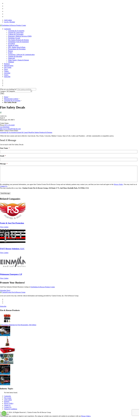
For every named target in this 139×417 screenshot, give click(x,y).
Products (7, 64)
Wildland (11, 62)
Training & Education (15, 56)
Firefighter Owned (14, 38)
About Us (7, 405)
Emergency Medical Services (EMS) (20, 36)
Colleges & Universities (15, 34)
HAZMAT (11, 43)
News (6, 69)
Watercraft (11, 58)
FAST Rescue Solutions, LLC (12, 249)
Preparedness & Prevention (17, 49)
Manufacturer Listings (11, 99)
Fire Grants (7, 67)
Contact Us (3, 186)
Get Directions (4, 127)
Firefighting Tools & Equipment (18, 42)
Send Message (5, 193)
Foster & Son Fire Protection (12, 223)
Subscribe (7, 76)
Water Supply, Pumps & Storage (18, 60)
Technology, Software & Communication (21, 54)
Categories (7, 29)
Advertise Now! (5, 290)
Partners (6, 401)
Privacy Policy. (86, 416)
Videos (6, 71)
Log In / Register (9, 22)
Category (3, 91)
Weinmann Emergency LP (11, 274)
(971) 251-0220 (9, 125)
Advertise (7, 73)
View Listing (4, 227)
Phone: (2, 125)
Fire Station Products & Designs (18, 40)
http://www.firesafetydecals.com (10, 129)
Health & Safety (13, 45)
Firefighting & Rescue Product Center (42, 287)
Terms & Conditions (10, 409)
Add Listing (8, 20)
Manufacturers (8, 65)
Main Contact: (4, 130)
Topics (6, 75)
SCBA (10, 53)
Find (2, 93)
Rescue (10, 51)
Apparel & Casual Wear (16, 32)
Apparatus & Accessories (16, 31)
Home (6, 97)
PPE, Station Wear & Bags (16, 47)
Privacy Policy (118, 184)
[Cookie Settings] (4, 413)
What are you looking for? (8, 89)
